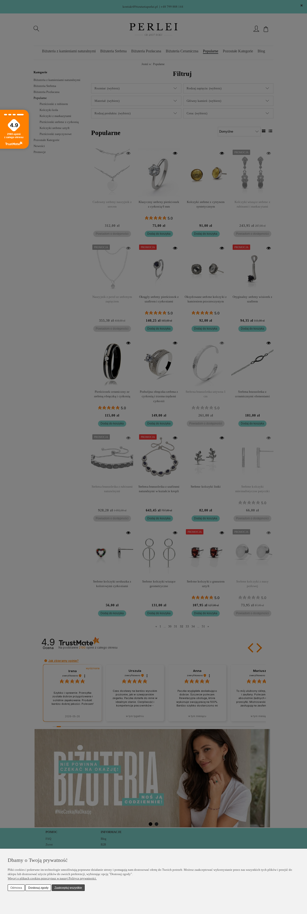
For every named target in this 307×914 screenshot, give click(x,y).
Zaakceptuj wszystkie (68, 887)
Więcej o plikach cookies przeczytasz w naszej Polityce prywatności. (52, 878)
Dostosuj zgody (38, 887)
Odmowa (16, 887)
